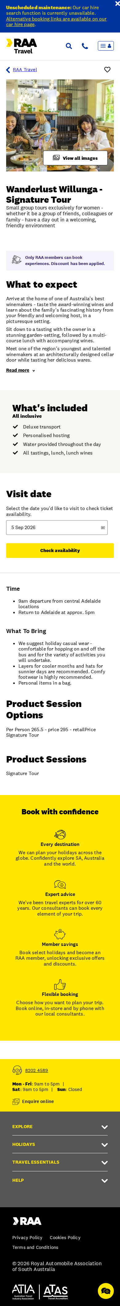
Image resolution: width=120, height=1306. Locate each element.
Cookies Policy (65, 1237)
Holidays (23, 1144)
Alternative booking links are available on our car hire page (56, 22)
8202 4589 (36, 1070)
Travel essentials (35, 1162)
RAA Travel (25, 69)
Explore (22, 1126)
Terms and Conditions (35, 1247)
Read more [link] (18, 370)
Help (18, 1180)
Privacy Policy (27, 1237)
